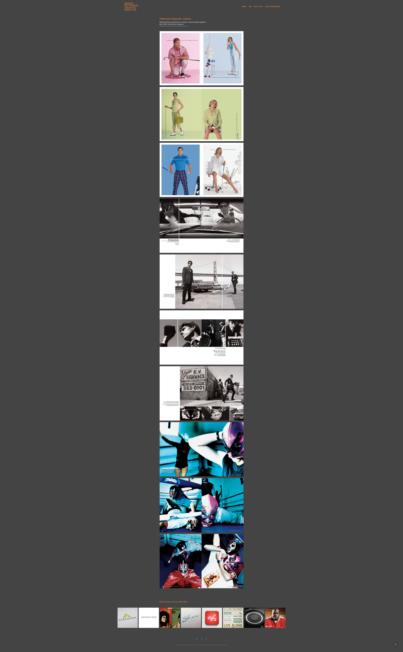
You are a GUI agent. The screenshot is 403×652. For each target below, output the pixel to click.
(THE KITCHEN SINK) (272, 6)
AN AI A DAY (258, 6)
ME (250, 6)
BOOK (244, 6)
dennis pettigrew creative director (131, 6)
